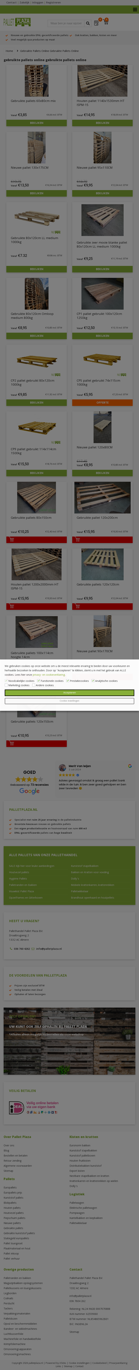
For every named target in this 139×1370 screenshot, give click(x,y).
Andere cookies (45, 685)
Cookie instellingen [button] (69, 701)
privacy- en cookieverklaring (49, 675)
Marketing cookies (19, 685)
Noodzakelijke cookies (21, 681)
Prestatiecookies (79, 681)
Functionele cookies (52, 681)
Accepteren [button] (69, 693)
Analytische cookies (106, 681)
